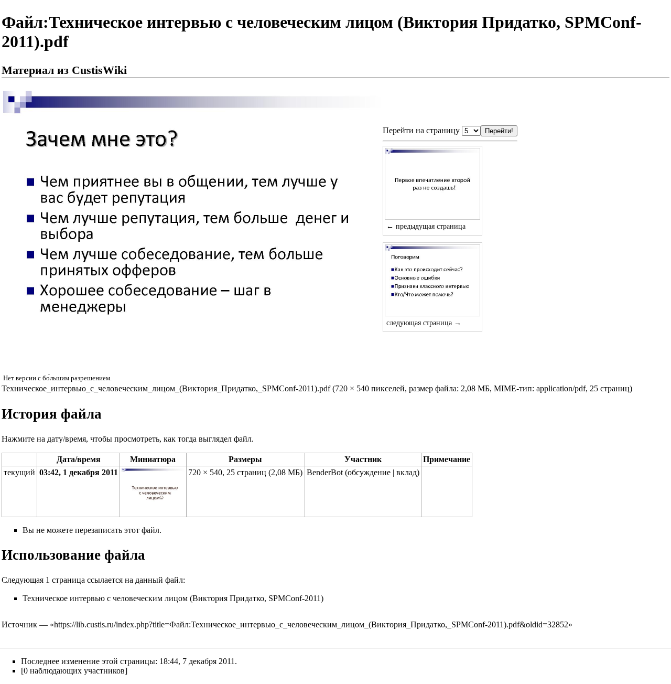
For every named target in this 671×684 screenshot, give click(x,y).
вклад (406, 472)
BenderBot (325, 472)
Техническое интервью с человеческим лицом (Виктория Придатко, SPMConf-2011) (173, 598)
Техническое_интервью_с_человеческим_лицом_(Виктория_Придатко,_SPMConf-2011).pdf (166, 388)
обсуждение (369, 472)
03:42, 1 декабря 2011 (78, 472)
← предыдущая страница (426, 226)
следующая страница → (423, 322)
